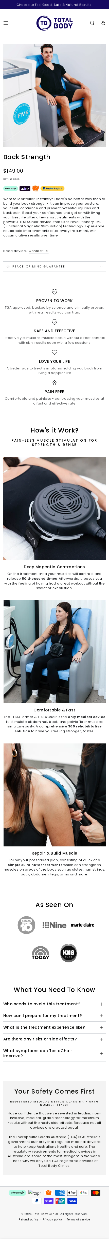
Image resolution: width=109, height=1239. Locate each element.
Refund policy (29, 1219)
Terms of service (78, 1219)
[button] (92, 23)
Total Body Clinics (46, 1214)
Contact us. (39, 251)
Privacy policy (53, 1219)
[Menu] (5, 23)
